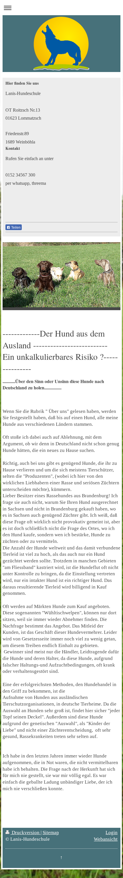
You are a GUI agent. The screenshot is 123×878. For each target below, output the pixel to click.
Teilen (15, 228)
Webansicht (106, 839)
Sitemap (51, 832)
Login (112, 832)
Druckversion (26, 832)
